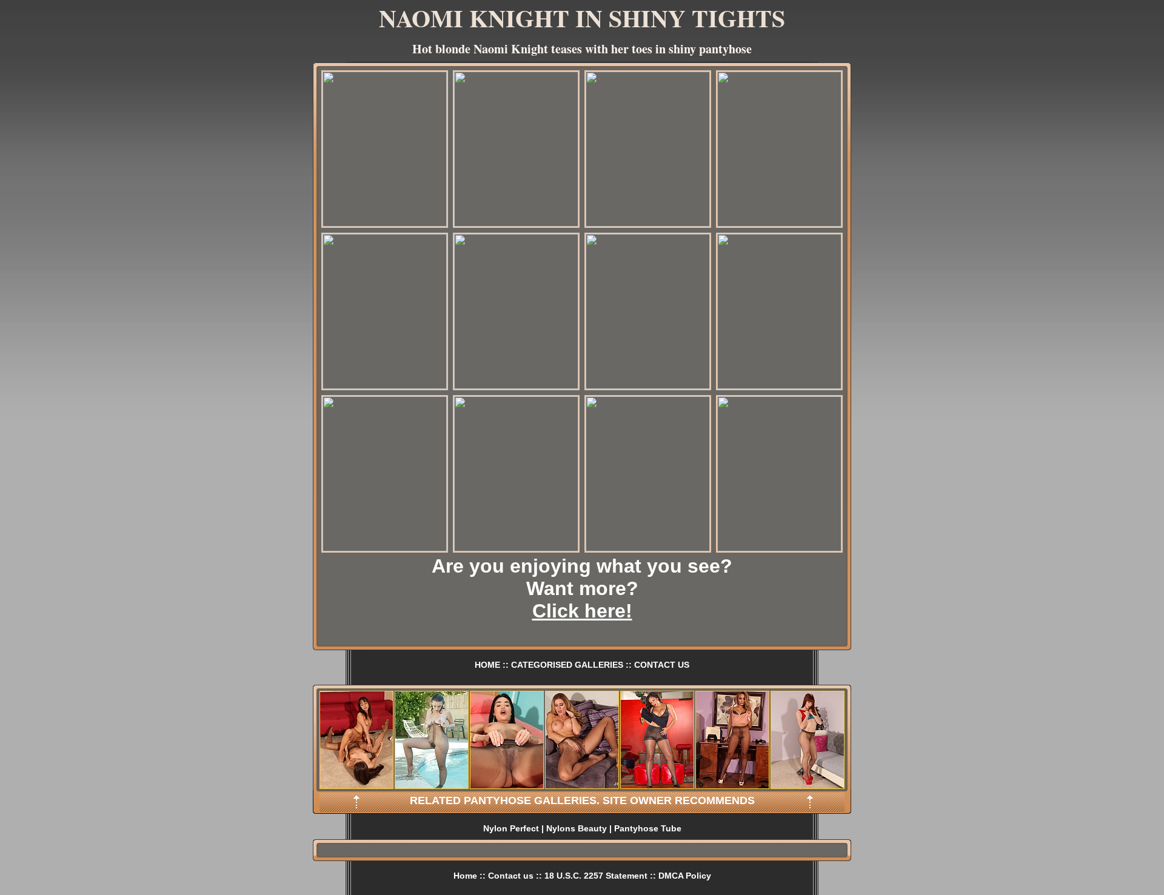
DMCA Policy (684, 875)
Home (465, 875)
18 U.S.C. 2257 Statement (595, 875)
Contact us (511, 875)
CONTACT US (661, 665)
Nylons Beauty (576, 828)
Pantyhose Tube (647, 828)
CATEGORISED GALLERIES (567, 665)
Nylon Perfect (511, 828)
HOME (487, 665)
